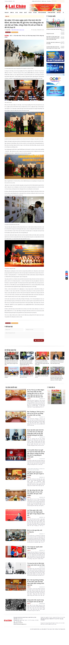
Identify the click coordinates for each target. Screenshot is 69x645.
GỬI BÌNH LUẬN (39, 340)
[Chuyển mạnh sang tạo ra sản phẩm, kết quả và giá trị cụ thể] (15, 474)
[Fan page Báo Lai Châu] (67, 272)
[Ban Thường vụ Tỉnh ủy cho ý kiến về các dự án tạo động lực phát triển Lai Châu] (15, 416)
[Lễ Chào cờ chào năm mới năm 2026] (55, 23)
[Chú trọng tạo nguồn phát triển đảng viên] (15, 551)
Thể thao (35, 12)
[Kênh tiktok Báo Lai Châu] (67, 278)
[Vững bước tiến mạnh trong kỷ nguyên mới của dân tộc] (15, 605)
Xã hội (16, 12)
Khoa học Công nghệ (42, 12)
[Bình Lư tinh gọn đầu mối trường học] (15, 535)
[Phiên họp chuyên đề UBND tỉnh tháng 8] (12, 371)
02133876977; (20, 622)
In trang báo (8, 32)
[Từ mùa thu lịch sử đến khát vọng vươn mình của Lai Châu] (15, 568)
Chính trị (12, 12)
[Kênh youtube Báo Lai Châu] (67, 274)
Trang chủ (6, 12)
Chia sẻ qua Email (15, 32)
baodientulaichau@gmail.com (21, 624)
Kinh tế (25, 12)
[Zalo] (67, 276)
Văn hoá (20, 12)
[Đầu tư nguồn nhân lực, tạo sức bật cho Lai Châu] (27, 371)
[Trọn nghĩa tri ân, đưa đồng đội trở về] (42, 371)
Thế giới (30, 12)
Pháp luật (59, 12)
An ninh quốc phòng (51, 12)
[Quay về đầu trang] (67, 642)
